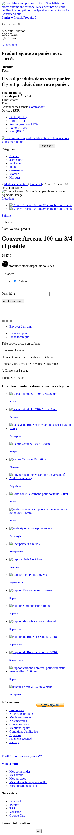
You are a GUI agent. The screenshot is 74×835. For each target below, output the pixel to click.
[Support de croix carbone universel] (32, 621)
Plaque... (14, 451)
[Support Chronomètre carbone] (29, 605)
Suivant (6, 215)
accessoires (16, 159)
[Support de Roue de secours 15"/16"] (33, 652)
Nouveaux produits (21, 713)
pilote (12, 166)
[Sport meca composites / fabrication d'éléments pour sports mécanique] (37, 141)
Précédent (8, 198)
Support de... (16, 629)
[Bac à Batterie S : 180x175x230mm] (33, 393)
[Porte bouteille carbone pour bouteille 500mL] (39, 494)
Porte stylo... (16, 536)
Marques (14, 177)
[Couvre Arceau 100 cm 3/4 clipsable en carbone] (40, 205)
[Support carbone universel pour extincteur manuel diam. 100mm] (40, 671)
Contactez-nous (11, 14)
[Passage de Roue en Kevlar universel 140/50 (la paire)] (40, 428)
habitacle (15, 163)
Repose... (14, 566)
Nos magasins (18, 720)
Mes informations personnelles (28, 782)
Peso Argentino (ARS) (23, 124)
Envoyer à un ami (20, 326)
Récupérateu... (17, 551)
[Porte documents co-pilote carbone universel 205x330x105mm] (40, 512)
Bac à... (13, 401)
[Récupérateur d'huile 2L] (26, 544)
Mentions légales (19, 728)
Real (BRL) (16, 131)
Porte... (13, 501)
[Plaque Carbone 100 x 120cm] (29, 443)
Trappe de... (15, 694)
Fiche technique (19, 337)
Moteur (14, 174)
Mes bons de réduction (23, 785)
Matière (10, 274)
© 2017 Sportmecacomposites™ (22, 756)
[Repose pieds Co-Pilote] (25, 559)
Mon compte (10, 763)
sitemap (14, 742)
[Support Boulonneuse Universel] (30, 590)
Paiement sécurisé (20, 738)
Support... (14, 598)
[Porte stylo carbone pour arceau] (30, 528)
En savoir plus (18, 333)
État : (5, 229)
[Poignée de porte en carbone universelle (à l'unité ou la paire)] (40, 478)
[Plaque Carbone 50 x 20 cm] (28, 459)
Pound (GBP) (18, 128)
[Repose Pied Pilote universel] (28, 574)
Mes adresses (17, 778)
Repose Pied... (17, 582)
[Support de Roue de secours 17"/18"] (33, 636)
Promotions (16, 710)
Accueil (14, 156)
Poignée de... (16, 486)
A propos (15, 735)
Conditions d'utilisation (23, 731)
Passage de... (16, 436)
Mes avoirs (16, 775)
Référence (8, 222)
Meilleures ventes (20, 717)
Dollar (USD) (18, 117)
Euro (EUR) (17, 120)
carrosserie (16, 170)
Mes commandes (19, 771)
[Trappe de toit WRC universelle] (30, 686)
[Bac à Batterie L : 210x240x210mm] (33, 409)
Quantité (7, 293)
